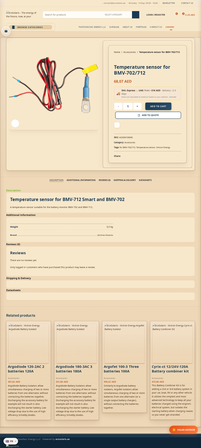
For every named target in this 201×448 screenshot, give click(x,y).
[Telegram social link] (138, 156)
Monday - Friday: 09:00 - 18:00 (143, 3)
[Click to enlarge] (15, 123)
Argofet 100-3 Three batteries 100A (121, 368)
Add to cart (158, 106)
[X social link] (12, 3)
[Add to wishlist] (117, 125)
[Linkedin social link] (134, 156)
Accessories (129, 52)
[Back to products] (120, 59)
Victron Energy (163, 147)
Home (117, 52)
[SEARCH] (135, 14)
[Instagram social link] (16, 3)
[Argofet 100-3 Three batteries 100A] (124, 343)
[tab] (56, 180)
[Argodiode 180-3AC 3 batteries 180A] (76, 343)
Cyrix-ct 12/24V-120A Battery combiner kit (170, 368)
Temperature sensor (145, 147)
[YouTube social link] (19, 3)
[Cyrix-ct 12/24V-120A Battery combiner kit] (172, 343)
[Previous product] (116, 59)
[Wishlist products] (169, 15)
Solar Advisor (183, 430)
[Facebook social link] (8, 3)
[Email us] (6, 31)
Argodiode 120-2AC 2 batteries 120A (26, 368)
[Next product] (123, 59)
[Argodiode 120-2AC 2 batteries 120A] (28, 343)
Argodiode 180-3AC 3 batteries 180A (74, 368)
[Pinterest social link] (23, 3)
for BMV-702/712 (127, 147)
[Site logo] (22, 14)
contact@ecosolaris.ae (114, 3)
